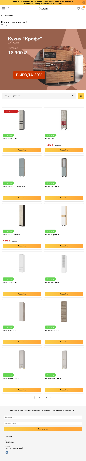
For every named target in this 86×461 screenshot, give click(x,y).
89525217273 (9, 442)
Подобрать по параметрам (81, 96)
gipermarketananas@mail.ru (14, 448)
